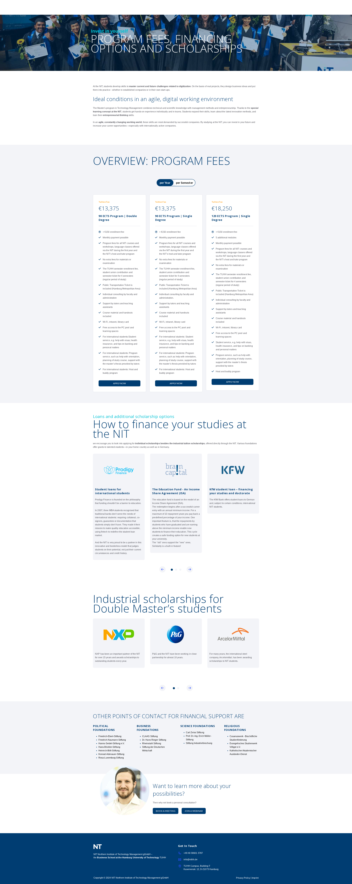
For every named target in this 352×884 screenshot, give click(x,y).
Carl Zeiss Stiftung (195, 732)
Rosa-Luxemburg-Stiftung (111, 758)
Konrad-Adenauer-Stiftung (111, 754)
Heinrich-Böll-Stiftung (109, 750)
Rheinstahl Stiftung (151, 743)
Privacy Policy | (244, 878)
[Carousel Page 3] (180, 570)
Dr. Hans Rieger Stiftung (154, 740)
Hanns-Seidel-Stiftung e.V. (111, 743)
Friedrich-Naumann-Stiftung (112, 740)
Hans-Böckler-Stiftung (109, 747)
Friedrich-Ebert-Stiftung (109, 736)
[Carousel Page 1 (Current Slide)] (172, 570)
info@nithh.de (190, 859)
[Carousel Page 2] (176, 570)
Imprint (255, 878)
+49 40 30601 (193, 853)
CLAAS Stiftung (150, 736)
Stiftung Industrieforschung (199, 743)
